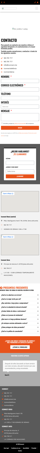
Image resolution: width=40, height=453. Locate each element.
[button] (36, 8)
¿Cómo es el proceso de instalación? (12, 315)
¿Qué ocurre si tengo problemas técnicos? (14, 319)
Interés (5, 102)
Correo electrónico (12, 85)
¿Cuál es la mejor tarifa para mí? (11, 299)
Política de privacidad (23, 133)
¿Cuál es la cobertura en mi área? (11, 295)
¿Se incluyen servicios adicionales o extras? (14, 323)
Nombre (5, 76)
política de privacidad (20, 123)
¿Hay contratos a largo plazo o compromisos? (14, 303)
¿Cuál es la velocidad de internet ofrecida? (14, 307)
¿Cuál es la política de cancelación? (12, 331)
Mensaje (5, 111)
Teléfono (6, 94)
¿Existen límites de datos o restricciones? (13, 311)
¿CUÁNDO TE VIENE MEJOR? (12, 167)
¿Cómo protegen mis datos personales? (13, 327)
